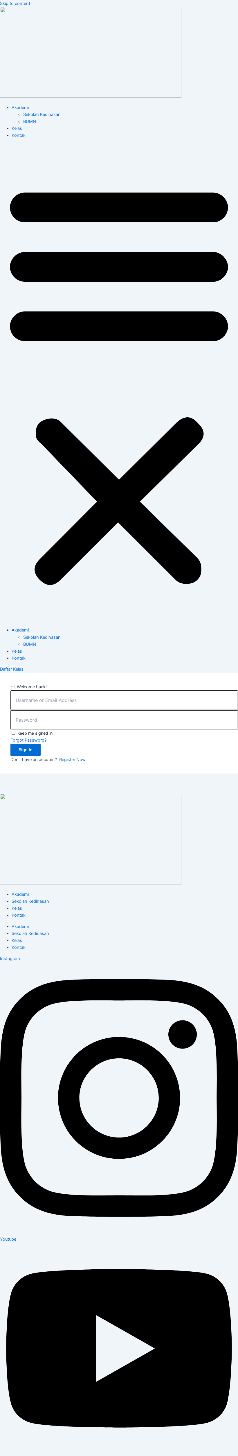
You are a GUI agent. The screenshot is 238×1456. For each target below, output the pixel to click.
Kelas (17, 128)
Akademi (20, 894)
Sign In (26, 749)
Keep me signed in (35, 733)
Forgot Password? (28, 740)
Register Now (72, 759)
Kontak (19, 135)
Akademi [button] (20, 107)
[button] (119, 383)
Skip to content (15, 3)
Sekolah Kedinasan (42, 114)
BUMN (29, 121)
